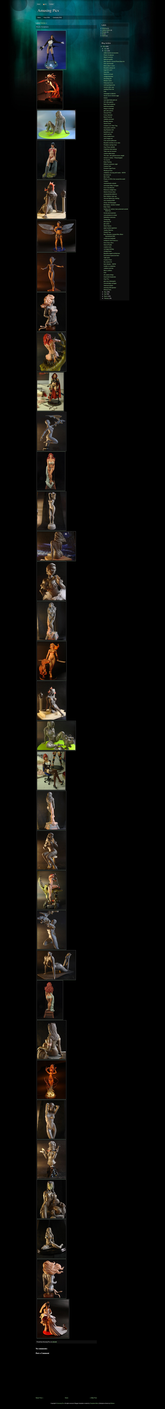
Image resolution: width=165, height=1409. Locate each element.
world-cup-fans (108, 134)
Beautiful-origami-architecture (112, 253)
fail (103, 34)
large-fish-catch (108, 70)
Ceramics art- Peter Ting (110, 125)
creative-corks (108, 247)
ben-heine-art (107, 175)
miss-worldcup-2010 (109, 200)
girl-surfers (107, 223)
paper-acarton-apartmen (110, 228)
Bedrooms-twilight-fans (110, 190)
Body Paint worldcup (109, 104)
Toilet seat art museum (110, 151)
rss (45, 4)
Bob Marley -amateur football (112, 205)
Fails (105, 91)
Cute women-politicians (110, 140)
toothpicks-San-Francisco (111, 240)
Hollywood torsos (108, 83)
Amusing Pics (48, 10)
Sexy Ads (106, 72)
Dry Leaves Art (108, 262)
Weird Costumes (108, 57)
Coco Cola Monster (109, 187)
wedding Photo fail (109, 89)
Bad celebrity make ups (110, 196)
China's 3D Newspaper (110, 202)
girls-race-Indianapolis (110, 281)
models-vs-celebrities (109, 266)
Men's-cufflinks (108, 270)
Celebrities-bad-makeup (110, 149)
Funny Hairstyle (108, 115)
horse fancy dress (109, 242)
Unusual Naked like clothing (111, 198)
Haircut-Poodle (108, 245)
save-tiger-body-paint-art (110, 100)
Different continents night (111, 164)
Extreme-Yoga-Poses (109, 168)
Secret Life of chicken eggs (111, 95)
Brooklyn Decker (108, 121)
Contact (51, 4)
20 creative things (109, 275)
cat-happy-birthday (109, 249)
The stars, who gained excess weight (114, 155)
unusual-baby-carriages (110, 283)
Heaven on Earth (108, 74)
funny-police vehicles (109, 127)
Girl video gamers (108, 102)
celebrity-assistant (109, 119)
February (106, 298)
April (105, 294)
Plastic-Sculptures (42, 27)
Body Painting (107, 162)
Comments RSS (57, 17)
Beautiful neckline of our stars (112, 142)
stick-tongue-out (108, 138)
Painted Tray (107, 232)
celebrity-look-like (108, 268)
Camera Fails (107, 166)
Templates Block (94, 1403)
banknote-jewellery (109, 106)
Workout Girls (107, 289)
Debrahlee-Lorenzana (109, 217)
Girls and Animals (108, 63)
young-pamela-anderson (110, 194)
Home (39, 17)
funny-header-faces (109, 136)
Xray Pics (106, 279)
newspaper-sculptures (110, 93)
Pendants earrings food (110, 145)
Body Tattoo (107, 207)
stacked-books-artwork (110, 183)
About (38, 4)
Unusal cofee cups (109, 87)
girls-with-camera (108, 110)
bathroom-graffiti (108, 59)
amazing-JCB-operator (110, 287)
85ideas (112, 1403)
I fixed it (106, 181)
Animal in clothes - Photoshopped (113, 157)
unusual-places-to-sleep (110, 215)
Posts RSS (47, 17)
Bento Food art (108, 117)
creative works (106, 30)
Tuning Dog (107, 219)
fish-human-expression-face (111, 255)
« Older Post (93, 1398)
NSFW (104, 35)
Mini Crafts (107, 177)
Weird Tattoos (107, 226)
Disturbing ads (108, 78)
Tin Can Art (107, 160)
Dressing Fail (107, 221)
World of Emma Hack (110, 192)
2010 (104, 46)
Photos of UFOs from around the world (114, 179)
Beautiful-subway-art (109, 68)
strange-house (108, 251)
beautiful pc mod (108, 132)
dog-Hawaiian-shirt (109, 130)
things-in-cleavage (109, 108)
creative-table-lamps (109, 153)
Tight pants (107, 257)
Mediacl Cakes (108, 80)
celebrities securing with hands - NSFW (114, 172)
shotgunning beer (108, 76)
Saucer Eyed (107, 123)
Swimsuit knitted (108, 285)
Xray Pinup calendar (109, 147)
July (105, 48)
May (105, 292)
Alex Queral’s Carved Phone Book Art (114, 61)
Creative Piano (108, 260)
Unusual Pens (107, 112)
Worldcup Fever (108, 170)
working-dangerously (109, 85)
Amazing (104, 28)
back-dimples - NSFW (110, 264)
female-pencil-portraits (110, 213)
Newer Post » (39, 1398)
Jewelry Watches (108, 230)
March (106, 296)
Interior (106, 98)
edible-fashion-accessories (111, 53)
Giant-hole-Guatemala (110, 277)
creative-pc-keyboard (109, 238)
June (105, 50)
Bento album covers (109, 65)
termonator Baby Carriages (111, 185)
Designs (104, 32)
